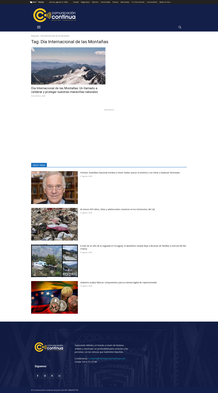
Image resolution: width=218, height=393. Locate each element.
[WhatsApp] (59, 376)
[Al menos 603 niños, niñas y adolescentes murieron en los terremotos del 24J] (54, 224)
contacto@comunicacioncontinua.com (107, 358)
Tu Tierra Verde (38, 83)
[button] (179, 27)
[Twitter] (52, 376)
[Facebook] (37, 376)
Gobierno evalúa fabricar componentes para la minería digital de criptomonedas (118, 282)
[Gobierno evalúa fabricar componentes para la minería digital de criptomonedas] (54, 297)
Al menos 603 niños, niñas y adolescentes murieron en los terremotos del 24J (117, 209)
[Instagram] (45, 376)
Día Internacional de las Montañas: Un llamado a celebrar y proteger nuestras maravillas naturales (64, 90)
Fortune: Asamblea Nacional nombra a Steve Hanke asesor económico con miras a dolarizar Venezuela (130, 172)
